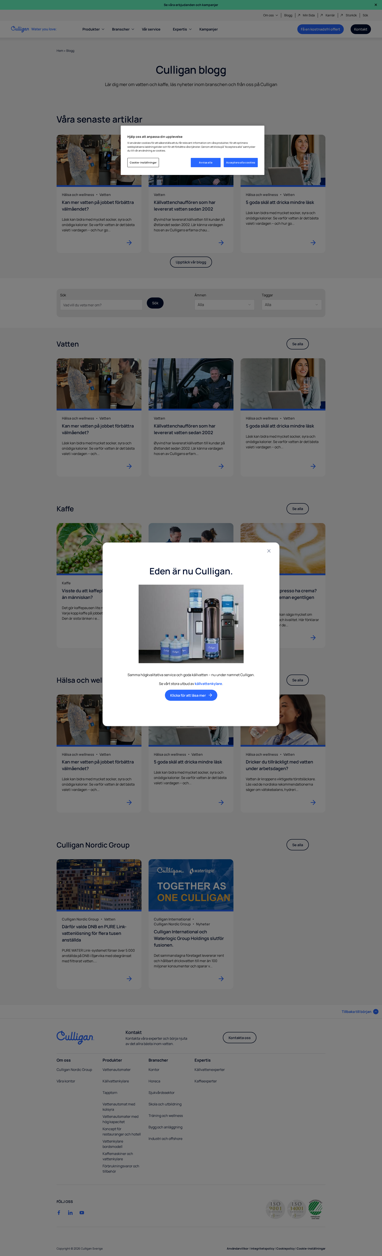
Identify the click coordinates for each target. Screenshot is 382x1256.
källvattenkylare (208, 683)
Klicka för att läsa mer (188, 695)
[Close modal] (269, 551)
